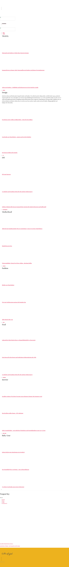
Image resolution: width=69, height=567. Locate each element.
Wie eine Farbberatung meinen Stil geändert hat (14, 302)
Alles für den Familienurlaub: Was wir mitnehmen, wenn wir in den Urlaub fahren (22, 228)
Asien (1, 543)
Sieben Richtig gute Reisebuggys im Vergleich (13, 452)
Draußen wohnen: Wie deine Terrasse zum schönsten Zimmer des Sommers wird (22, 396)
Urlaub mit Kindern (10, 543)
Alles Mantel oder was (7, 319)
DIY (3, 155)
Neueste (3, 499)
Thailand (5, 543)
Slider (3, 543)
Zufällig (3, 502)
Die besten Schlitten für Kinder (9, 152)
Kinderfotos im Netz (7, 246)
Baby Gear (4, 433)
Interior (4, 377)
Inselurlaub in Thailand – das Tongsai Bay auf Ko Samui (10, 546)
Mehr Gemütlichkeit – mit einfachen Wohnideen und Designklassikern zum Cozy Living (23, 430)
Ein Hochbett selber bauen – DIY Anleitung (12, 413)
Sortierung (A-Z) (4, 503)
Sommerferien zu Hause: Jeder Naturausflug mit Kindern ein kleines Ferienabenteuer (23, 70)
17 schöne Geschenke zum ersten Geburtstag (13, 487)
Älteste (3, 500)
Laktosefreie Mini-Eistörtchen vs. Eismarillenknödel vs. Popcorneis (18, 340)
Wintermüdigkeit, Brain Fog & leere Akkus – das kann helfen (17, 263)
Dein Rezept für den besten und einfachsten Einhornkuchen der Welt (19, 357)
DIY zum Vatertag (6, 174)
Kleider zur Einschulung (8, 285)
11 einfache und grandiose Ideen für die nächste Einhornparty (17, 191)
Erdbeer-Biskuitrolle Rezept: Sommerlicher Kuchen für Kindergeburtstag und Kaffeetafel (24, 206)
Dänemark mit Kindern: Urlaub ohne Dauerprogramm (15, 53)
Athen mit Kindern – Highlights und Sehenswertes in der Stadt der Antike (20, 87)
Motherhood (5, 209)
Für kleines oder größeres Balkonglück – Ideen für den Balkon (17, 119)
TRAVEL (4, 33)
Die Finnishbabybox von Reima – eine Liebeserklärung (15, 469)
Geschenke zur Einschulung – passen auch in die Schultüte (16, 137)
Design (4, 90)
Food (3, 322)
